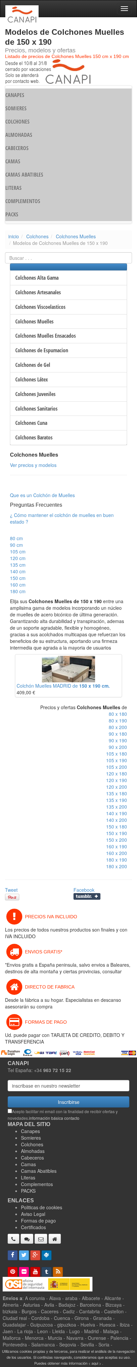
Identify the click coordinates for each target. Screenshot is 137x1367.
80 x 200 (118, 727)
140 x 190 (116, 813)
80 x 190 (118, 720)
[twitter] (24, 1255)
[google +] (35, 1255)
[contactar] (41, 1239)
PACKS (11, 214)
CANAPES (14, 95)
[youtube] (35, 1272)
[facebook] (13, 1255)
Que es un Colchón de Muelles (42, 495)
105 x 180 (116, 753)
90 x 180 (118, 733)
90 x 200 (118, 747)
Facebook (83, 889)
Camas (28, 1164)
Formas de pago (38, 1220)
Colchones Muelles (76, 236)
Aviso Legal (33, 1214)
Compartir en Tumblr (86, 896)
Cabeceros (32, 1157)
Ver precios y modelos (33, 465)
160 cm (18, 584)
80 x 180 (118, 714)
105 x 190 (116, 760)
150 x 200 (116, 839)
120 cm (18, 558)
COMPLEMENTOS (22, 201)
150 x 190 (116, 833)
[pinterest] (13, 1272)
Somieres (31, 1137)
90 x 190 (118, 740)
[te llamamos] (13, 1239)
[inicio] (55, 1239)
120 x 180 (116, 773)
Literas (28, 1177)
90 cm (16, 544)
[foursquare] (47, 1255)
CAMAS (12, 161)
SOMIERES (16, 108)
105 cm (18, 551)
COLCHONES (17, 121)
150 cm (18, 578)
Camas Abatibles (39, 1171)
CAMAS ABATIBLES (24, 174)
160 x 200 (116, 853)
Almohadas (33, 1151)
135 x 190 (116, 800)
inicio (13, 236)
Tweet (11, 889)
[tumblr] (47, 1272)
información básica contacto (54, 1118)
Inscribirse (68, 1102)
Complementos (37, 1184)
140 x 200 (116, 820)
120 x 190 (116, 780)
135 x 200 (116, 806)
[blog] (58, 1272)
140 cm (18, 571)
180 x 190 (116, 859)
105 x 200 (116, 767)
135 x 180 (116, 793)
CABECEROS (17, 148)
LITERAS (13, 188)
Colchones (37, 236)
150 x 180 (116, 826)
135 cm (18, 564)
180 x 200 (116, 866)
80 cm (16, 538)
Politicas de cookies (41, 1207)
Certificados (33, 1227)
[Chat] (27, 1239)
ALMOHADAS (18, 135)
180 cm (18, 591)
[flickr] (24, 1272)
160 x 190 (116, 846)
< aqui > (94, 1363)
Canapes (30, 1131)
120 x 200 (116, 786)
